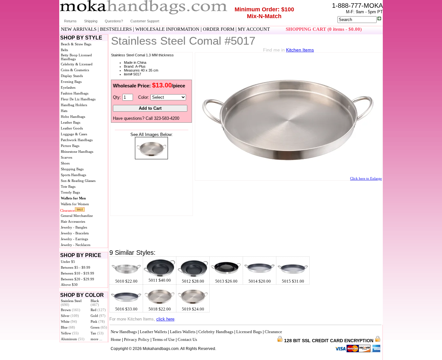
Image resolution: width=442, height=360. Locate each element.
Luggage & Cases (74, 134)
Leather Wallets (153, 331)
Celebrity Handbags (215, 331)
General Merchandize (77, 216)
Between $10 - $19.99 (77, 273)
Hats (64, 111)
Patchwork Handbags (77, 140)
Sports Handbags (73, 175)
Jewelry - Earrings (74, 239)
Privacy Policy (136, 339)
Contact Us (187, 339)
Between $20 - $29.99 (77, 279)
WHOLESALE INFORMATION (167, 29)
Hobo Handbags (73, 116)
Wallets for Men (73, 198)
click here (165, 319)
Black (95, 303)
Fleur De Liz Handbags (78, 99)
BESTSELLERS (116, 29)
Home (116, 339)
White (69, 321)
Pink (98, 321)
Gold (98, 316)
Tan (97, 333)
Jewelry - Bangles (74, 227)
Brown (70, 310)
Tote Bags (68, 186)
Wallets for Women (75, 204)
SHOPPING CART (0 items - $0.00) (324, 29)
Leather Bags (70, 122)
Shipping (90, 21)
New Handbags (124, 331)
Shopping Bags (72, 169)
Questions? (114, 21)
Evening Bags (71, 82)
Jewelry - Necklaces (75, 245)
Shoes (65, 163)
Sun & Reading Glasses (78, 181)
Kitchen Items (300, 49)
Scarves (66, 157)
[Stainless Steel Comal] (151, 157)
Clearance (67, 210)
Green (99, 327)
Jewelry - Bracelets (75, 233)
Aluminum (72, 339)
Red (98, 310)
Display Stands (72, 76)
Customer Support (144, 21)
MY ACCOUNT (254, 29)
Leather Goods (72, 128)
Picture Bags (70, 146)
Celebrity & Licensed (77, 64)
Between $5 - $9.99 (75, 267)
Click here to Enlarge (366, 178)
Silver (70, 316)
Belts (64, 50)
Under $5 (68, 262)
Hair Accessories (73, 221)
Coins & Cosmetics (75, 70)
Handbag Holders (74, 105)
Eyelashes (68, 87)
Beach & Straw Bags (76, 44)
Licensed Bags (249, 331)
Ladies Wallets (182, 331)
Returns (70, 21)
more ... (96, 339)
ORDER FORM (218, 29)
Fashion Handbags (74, 93)
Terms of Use (163, 339)
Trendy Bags (70, 192)
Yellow (70, 333)
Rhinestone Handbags (77, 151)
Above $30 (69, 285)
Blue (68, 327)
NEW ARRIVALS (78, 29)
